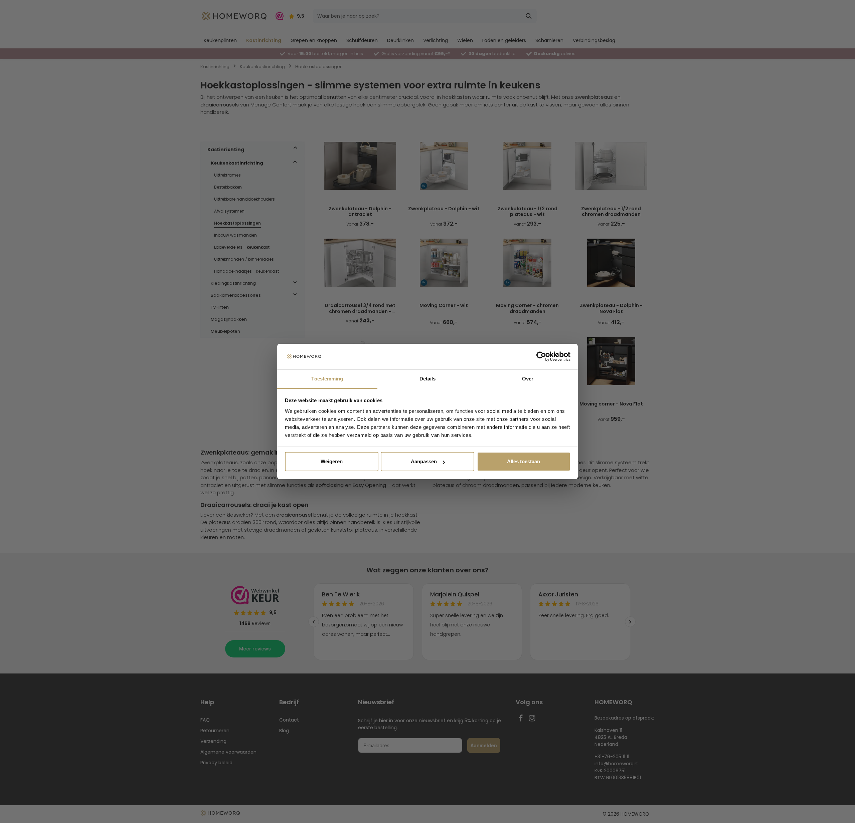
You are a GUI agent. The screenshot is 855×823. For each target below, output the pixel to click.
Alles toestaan (523, 461)
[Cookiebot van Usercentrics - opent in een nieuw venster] (541, 357)
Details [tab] (427, 378)
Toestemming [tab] (327, 378)
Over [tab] (527, 378)
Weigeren (332, 461)
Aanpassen (424, 461)
